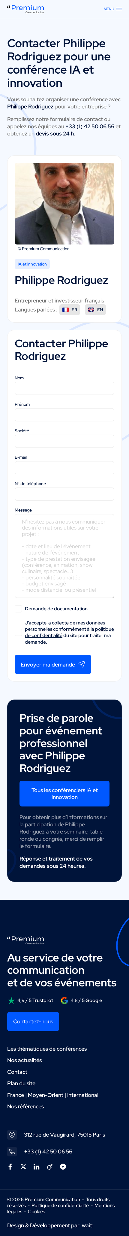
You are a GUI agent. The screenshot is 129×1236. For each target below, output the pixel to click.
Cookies (36, 1212)
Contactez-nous (33, 1021)
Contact (17, 1071)
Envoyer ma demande (48, 664)
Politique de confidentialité (60, 1205)
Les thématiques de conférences (47, 1048)
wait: (88, 1225)
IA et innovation (32, 264)
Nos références (25, 1106)
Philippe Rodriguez (56, 49)
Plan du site (21, 1083)
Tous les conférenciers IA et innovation (65, 793)
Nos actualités (24, 1060)
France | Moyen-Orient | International (52, 1095)
